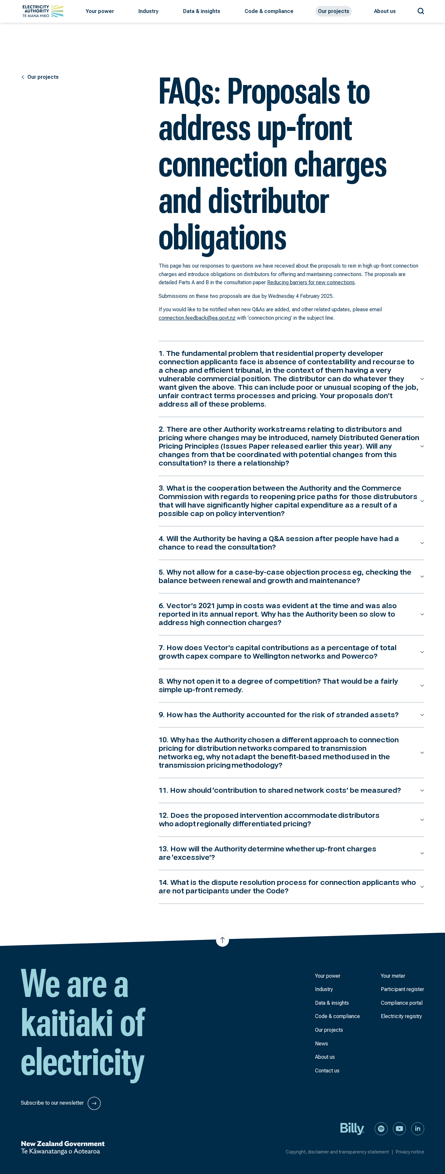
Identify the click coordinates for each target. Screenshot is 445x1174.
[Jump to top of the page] (222, 940)
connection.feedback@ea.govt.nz (197, 318)
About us (325, 1057)
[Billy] (352, 1128)
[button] (100, 11)
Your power (327, 976)
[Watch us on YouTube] (399, 1128)
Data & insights (332, 1003)
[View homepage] (43, 11)
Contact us (327, 1071)
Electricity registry (401, 1016)
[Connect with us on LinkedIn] (417, 1128)
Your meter (393, 976)
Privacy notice (410, 1151)
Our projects (329, 1030)
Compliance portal (402, 1003)
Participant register (402, 989)
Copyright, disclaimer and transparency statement (339, 1151)
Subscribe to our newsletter (53, 1103)
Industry (324, 989)
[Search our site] (421, 10)
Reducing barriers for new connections (311, 282)
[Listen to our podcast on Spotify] (381, 1128)
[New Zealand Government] (63, 1148)
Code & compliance (337, 1016)
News (321, 1044)
